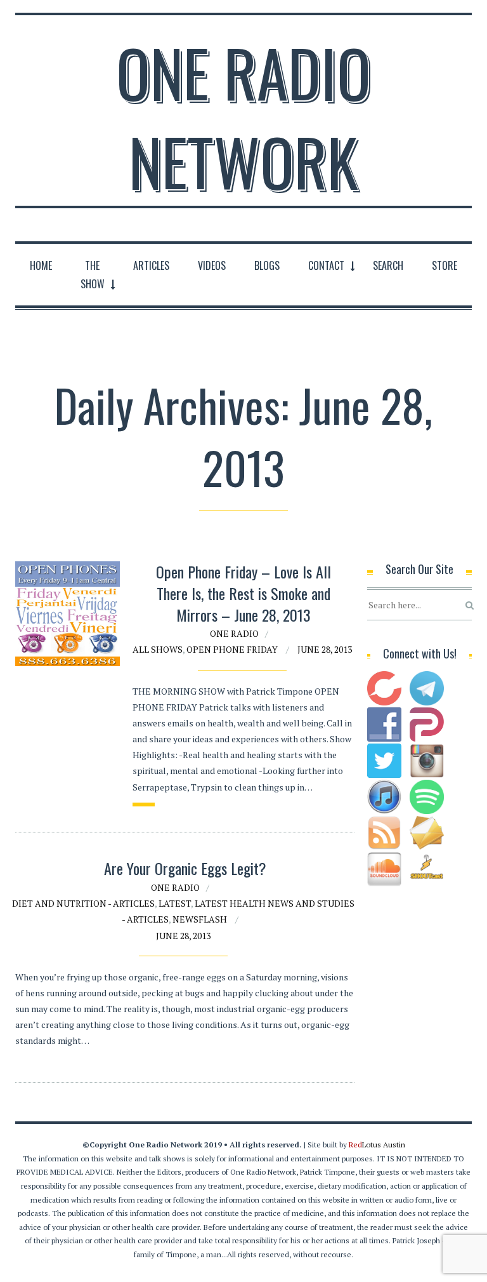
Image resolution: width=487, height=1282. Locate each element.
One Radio (234, 633)
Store (444, 265)
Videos (212, 265)
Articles (151, 265)
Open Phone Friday (232, 649)
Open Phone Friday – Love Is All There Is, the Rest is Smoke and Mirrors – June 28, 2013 (243, 592)
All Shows (158, 649)
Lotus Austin (377, 1144)
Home (41, 265)
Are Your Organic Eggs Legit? (185, 868)
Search (388, 265)
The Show (93, 274)
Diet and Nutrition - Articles (83, 903)
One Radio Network (243, 116)
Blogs (267, 265)
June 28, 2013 (324, 649)
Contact (326, 265)
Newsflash (199, 919)
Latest (175, 903)
